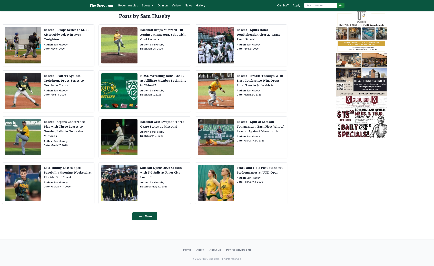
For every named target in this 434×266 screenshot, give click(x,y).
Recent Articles (128, 5)
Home (187, 249)
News (188, 5)
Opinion (163, 5)
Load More (144, 216)
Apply (296, 5)
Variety (176, 5)
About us (215, 249)
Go (340, 5)
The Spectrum (101, 5)
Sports (146, 5)
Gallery (200, 5)
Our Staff (283, 5)
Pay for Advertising (238, 249)
